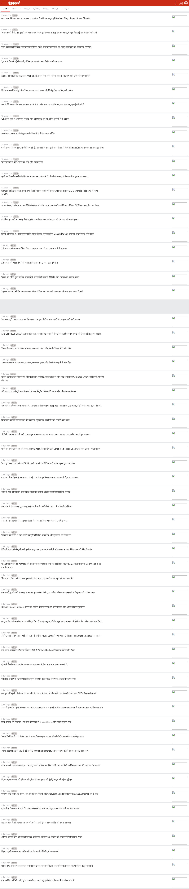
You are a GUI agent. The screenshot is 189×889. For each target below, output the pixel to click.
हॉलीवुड (55, 8)
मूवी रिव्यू (36, 8)
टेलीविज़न (65, 8)
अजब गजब (16, 8)
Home (6, 8)
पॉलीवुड (27, 8)
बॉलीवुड (46, 8)
